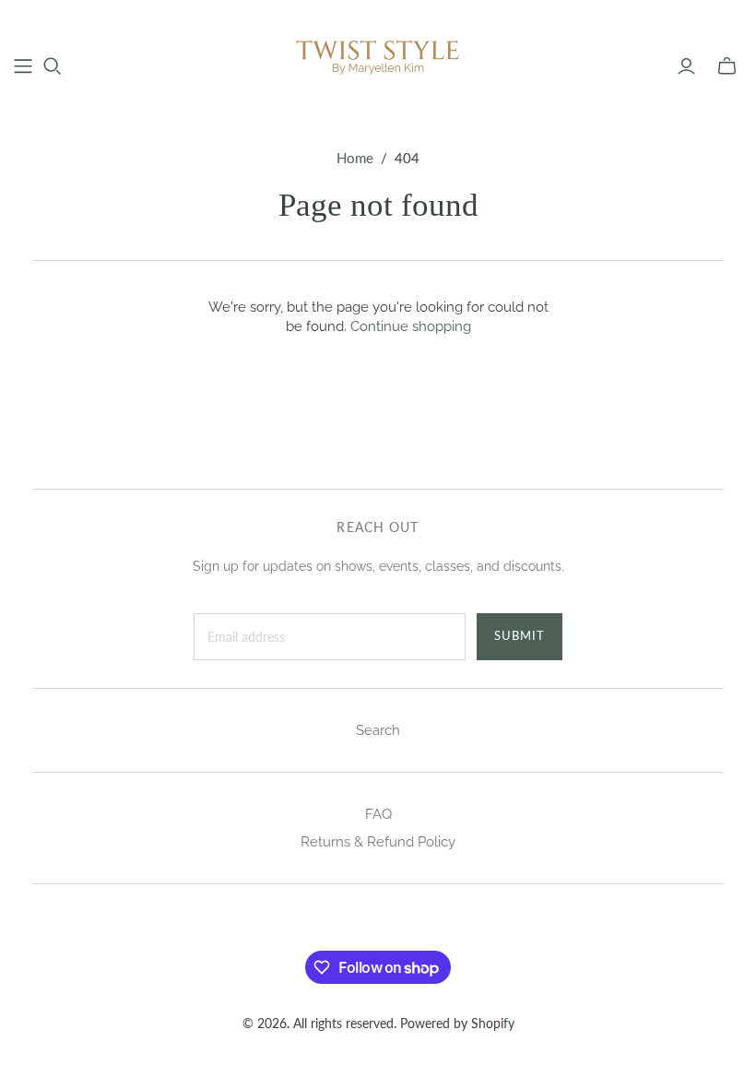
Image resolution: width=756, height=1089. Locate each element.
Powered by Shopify (457, 1023)
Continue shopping (410, 326)
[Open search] (52, 66)
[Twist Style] (378, 55)
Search (378, 730)
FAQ (378, 814)
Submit (519, 635)
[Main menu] (23, 66)
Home (355, 157)
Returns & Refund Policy (378, 842)
